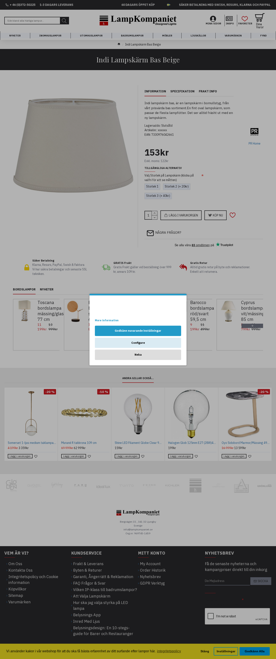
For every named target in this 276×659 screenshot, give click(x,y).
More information (107, 320)
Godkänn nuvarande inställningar (138, 331)
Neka (138, 354)
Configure (138, 343)
